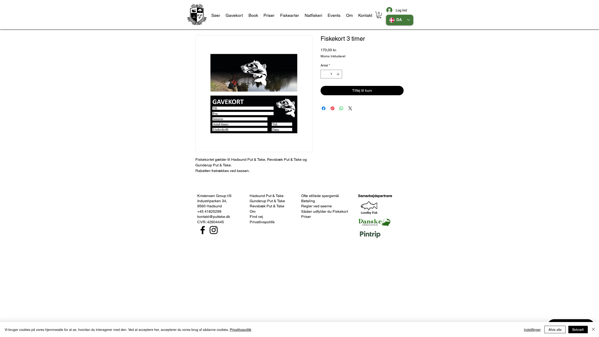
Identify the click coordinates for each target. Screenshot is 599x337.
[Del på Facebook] (323, 108)
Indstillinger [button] (532, 329)
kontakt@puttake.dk (213, 216)
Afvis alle (555, 329)
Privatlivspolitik (240, 329)
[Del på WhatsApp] (341, 108)
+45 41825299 (209, 211)
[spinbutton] (331, 74)
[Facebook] (202, 230)
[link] (379, 15)
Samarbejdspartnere (375, 196)
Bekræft (578, 329)
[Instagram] (213, 230)
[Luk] (593, 329)
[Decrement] (324, 74)
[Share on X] (350, 108)
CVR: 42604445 (210, 222)
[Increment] (338, 74)
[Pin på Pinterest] (332, 108)
